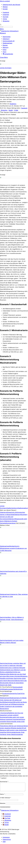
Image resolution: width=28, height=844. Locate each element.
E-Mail (16, 110)
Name (2, 794)
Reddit (11, 110)
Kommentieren (11, 523)
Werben (5, 7)
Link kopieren (22, 523)
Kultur (4, 49)
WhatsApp (6, 21)
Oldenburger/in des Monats (11, 4)
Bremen (5, 45)
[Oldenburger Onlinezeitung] (9, 810)
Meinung (5, 47)
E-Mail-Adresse (5, 797)
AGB (4, 841)
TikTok (5, 19)
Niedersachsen (7, 43)
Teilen (17, 523)
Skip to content (5, 1)
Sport (4, 52)
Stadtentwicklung (12, 508)
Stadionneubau (8, 689)
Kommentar (4, 781)
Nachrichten (7, 36)
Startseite (3, 523)
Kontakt (5, 9)
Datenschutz (7, 839)
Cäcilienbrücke (18, 689)
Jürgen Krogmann (5, 68)
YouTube (5, 17)
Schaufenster (8, 54)
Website (2, 803)
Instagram (6, 14)
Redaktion (13, 104)
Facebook (6, 12)
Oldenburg (6, 39)
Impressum (6, 837)
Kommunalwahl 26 (8, 41)
